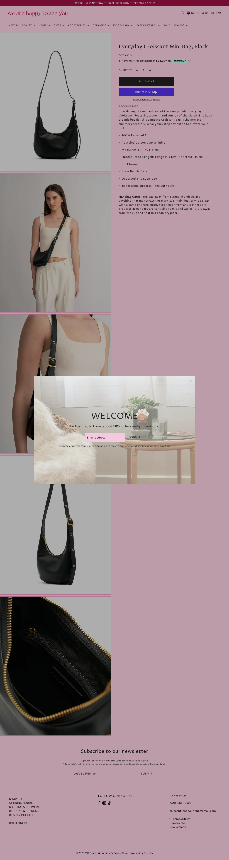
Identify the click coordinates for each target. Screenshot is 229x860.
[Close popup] (191, 380)
